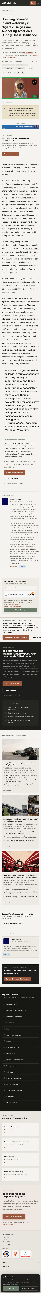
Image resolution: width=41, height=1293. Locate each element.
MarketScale (28, 53)
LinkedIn (22, 566)
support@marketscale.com (12, 606)
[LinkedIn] (2, 1244)
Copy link (12, 72)
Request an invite (10, 154)
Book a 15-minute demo (14, 1217)
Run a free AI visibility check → (16, 637)
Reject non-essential (29, 1288)
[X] (6, 1244)
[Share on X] (18, 72)
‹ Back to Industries (7, 11)
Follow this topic (20, 610)
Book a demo (11, 690)
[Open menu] (38, 3)
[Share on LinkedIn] (22, 72)
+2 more (29, 68)
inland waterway (9, 191)
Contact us (4, 1239)
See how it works (13, 479)
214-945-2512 (13, 604)
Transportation (9, 15)
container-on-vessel (26, 211)
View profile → (14, 566)
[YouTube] (9, 1244)
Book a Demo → (6, 1241)
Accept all (11, 1288)
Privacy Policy (13, 1284)
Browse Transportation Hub (13, 924)
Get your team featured (14, 473)
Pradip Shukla (15, 499)
